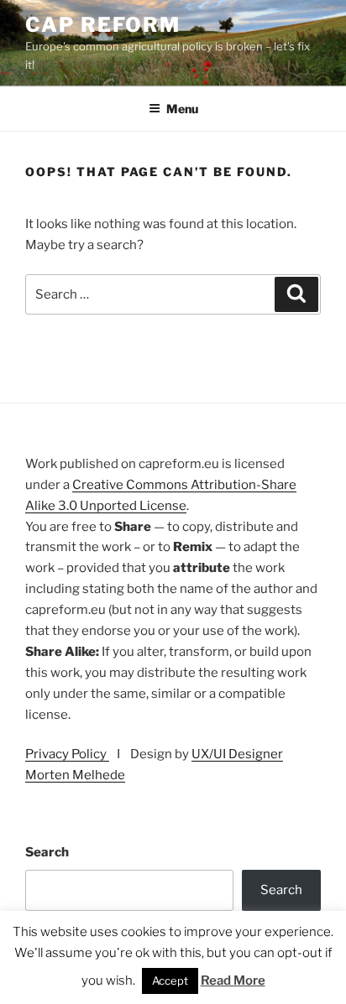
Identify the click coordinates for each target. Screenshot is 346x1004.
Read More (233, 980)
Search (47, 852)
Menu (182, 108)
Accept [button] (170, 980)
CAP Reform (103, 25)
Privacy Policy (67, 754)
